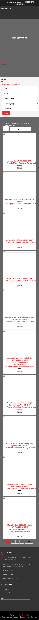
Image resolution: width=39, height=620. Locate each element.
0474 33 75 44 (20, 4)
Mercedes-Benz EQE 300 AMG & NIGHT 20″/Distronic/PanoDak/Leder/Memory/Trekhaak (19, 241)
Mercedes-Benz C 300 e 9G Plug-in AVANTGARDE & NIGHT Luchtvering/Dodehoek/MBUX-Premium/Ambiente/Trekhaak (19, 528)
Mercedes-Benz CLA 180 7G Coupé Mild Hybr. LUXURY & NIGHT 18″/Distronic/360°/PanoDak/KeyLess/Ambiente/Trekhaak (19, 446)
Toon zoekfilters (10, 125)
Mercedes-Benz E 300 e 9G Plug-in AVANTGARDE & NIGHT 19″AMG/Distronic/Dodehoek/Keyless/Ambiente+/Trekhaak (19, 486)
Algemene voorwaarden (10, 617)
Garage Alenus (9, 593)
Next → (29, 542)
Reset (6, 113)
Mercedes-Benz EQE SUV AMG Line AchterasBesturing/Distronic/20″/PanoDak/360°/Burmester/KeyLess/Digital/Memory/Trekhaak (19, 280)
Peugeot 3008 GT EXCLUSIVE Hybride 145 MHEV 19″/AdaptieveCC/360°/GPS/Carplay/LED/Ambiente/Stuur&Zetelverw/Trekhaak (19, 201)
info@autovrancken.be (14, 2)
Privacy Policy (25, 617)
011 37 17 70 (29, 2)
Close (2, 63)
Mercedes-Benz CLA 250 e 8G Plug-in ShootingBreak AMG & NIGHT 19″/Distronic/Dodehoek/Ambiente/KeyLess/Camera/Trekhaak (19, 405)
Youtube (7, 590)
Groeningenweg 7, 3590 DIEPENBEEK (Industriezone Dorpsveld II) (16, 565)
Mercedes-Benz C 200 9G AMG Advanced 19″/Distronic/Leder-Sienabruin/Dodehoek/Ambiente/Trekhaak (19, 319)
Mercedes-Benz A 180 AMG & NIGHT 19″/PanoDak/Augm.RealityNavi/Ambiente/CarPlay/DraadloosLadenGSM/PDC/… (19, 162)
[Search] (37, 71)
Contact (34, 617)
